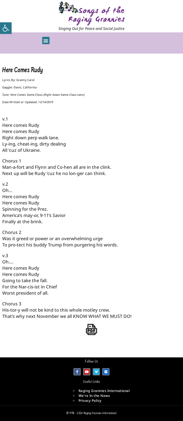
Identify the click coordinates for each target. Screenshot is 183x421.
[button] (46, 40)
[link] (6, 28)
